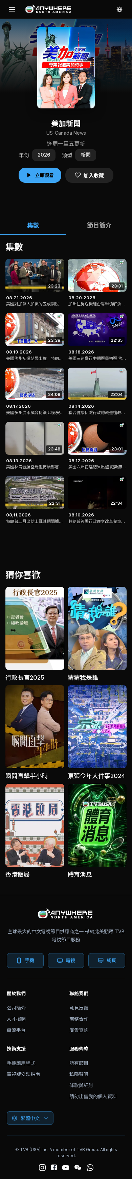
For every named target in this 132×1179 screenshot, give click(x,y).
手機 (29, 960)
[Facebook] (54, 1167)
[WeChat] (77, 1167)
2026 (44, 154)
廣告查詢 (78, 1030)
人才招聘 (16, 1019)
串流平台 (16, 1030)
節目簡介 (99, 225)
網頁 (111, 960)
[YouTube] (65, 1167)
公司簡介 (16, 1008)
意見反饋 (78, 1008)
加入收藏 (94, 175)
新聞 (86, 154)
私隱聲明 (78, 1074)
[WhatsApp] (90, 1167)
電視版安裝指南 (23, 1074)
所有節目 (78, 1063)
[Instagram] (42, 1167)
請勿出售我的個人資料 (93, 1096)
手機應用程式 (21, 1063)
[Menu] (12, 9)
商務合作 (78, 1019)
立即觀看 (44, 175)
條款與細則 (81, 1085)
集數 (33, 225)
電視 (70, 960)
